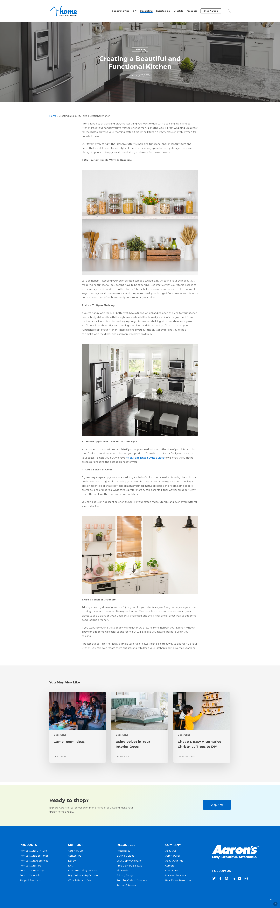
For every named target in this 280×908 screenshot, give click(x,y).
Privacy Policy (125, 875)
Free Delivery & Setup (129, 865)
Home (52, 116)
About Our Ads (174, 860)
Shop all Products (30, 880)
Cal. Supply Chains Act (129, 860)
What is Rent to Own (80, 880)
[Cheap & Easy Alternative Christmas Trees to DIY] (201, 727)
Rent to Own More (30, 865)
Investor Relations (175, 875)
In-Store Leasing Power (82, 870)
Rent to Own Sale (30, 875)
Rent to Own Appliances (34, 860)
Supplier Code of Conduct (132, 880)
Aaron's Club (75, 850)
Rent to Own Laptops (32, 870)
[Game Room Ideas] (77, 727)
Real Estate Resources (178, 880)
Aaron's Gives (172, 855)
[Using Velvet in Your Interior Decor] (139, 727)
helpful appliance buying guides (145, 457)
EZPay (72, 860)
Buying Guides (125, 855)
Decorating (140, 49)
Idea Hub (122, 870)
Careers (169, 865)
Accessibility (123, 850)
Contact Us (74, 855)
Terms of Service (126, 885)
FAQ (70, 865)
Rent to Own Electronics (34, 855)
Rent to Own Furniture (33, 850)
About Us (170, 850)
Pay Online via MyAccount (83, 875)
